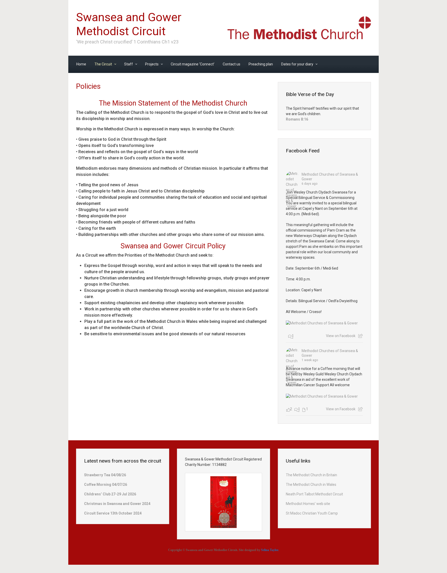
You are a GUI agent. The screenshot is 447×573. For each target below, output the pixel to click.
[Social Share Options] (360, 336)
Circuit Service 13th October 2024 (112, 513)
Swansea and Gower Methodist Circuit (128, 24)
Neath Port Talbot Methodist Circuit (314, 494)
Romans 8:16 (297, 119)
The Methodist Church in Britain (311, 475)
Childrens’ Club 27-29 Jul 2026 (110, 494)
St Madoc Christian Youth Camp (312, 513)
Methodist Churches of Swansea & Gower (330, 176)
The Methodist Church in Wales (311, 484)
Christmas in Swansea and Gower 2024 (117, 504)
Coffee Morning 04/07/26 (105, 484)
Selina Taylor (269, 550)
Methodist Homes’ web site (308, 504)
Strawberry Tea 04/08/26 (105, 475)
